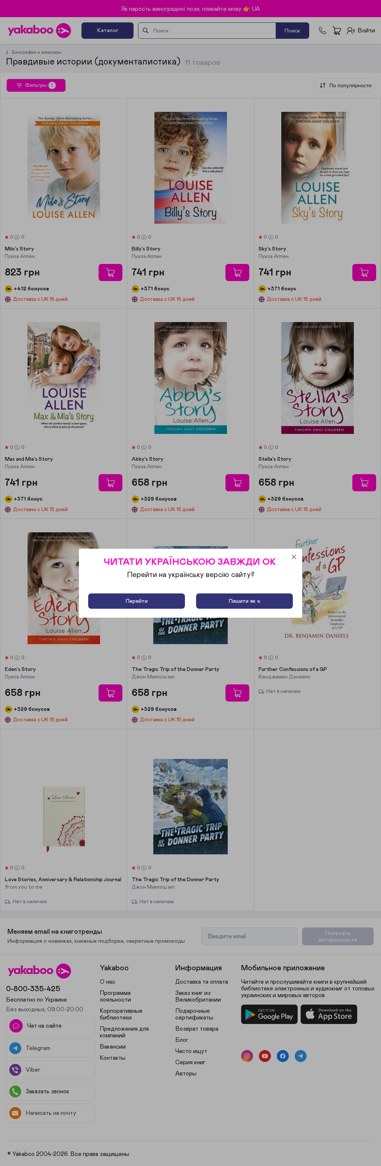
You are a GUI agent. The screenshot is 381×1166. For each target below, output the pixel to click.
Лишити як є (244, 601)
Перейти (137, 601)
